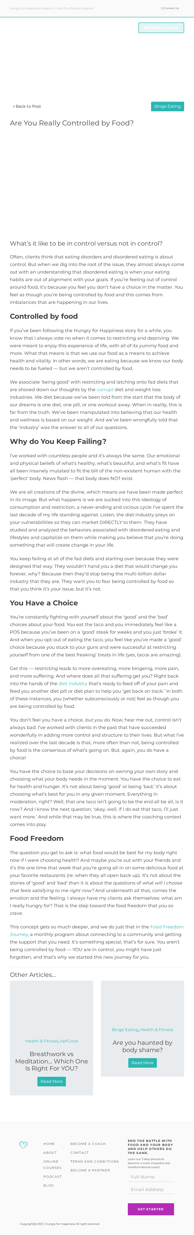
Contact (79, 1153)
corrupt (105, 389)
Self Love (69, 1041)
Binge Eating (167, 106)
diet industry (73, 683)
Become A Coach (161, 27)
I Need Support (117, 27)
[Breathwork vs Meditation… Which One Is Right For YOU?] (51, 1010)
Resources (79, 27)
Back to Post (28, 106)
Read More (52, 1081)
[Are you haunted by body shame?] (142, 1004)
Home (49, 1144)
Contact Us (171, 8)
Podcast (52, 1176)
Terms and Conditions (94, 1161)
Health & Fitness (41, 1041)
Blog (48, 1185)
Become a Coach (88, 1144)
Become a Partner (90, 1170)
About (50, 27)
